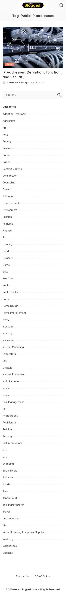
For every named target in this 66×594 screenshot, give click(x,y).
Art (4, 127)
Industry (7, 333)
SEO (5, 450)
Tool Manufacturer (13, 505)
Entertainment (11, 203)
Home (6, 299)
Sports (6, 484)
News (6, 395)
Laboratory (9, 354)
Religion (7, 429)
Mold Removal (11, 381)
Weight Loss (10, 546)
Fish (5, 237)
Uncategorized (11, 518)
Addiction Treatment (14, 114)
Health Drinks (10, 292)
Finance (7, 230)
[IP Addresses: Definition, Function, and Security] (33, 47)
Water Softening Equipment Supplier (24, 532)
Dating (6, 189)
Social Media (10, 470)
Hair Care (8, 278)
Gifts (5, 271)
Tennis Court (10, 498)
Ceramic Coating (12, 169)
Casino (7, 162)
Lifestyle (7, 367)
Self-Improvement (13, 443)
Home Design (10, 306)
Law (5, 360)
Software (8, 477)
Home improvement (14, 312)
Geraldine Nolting (17, 82)
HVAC (6, 319)
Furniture (8, 258)
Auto (5, 134)
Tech (9, 64)
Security (7, 436)
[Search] (61, 5)
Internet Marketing (13, 347)
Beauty (7, 141)
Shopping (8, 463)
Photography (10, 415)
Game (6, 265)
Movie (6, 388)
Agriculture (9, 120)
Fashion (7, 216)
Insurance (8, 340)
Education (8, 196)
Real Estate (9, 422)
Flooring (7, 244)
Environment (10, 210)
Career (6, 155)
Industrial (8, 326)
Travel (6, 511)
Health (6, 285)
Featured (8, 223)
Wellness (8, 552)
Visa (5, 525)
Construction (10, 175)
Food (6, 251)
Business (8, 148)
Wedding (8, 539)
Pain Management (13, 402)
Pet (4, 408)
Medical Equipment (14, 374)
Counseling (9, 182)
